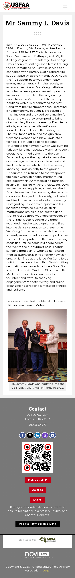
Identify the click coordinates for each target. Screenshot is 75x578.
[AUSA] (47, 539)
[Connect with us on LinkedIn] (37, 435)
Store (37, 499)
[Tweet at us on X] (30, 435)
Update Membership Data (37, 523)
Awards (37, 489)
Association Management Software (37, 557)
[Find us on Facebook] (22, 435)
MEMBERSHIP (37, 479)
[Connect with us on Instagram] (45, 435)
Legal (46, 570)
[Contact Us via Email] (52, 435)
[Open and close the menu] (51, 6)
